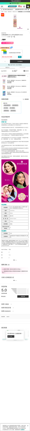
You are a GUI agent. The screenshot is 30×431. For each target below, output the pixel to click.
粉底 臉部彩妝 (15, 105)
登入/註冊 (10, 336)
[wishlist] (12, 37)
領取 (20, 57)
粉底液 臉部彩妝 (7, 105)
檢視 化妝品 (5, 304)
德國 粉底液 (6, 110)
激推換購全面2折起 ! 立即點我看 (20, 9)
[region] (15, 427)
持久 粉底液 (12, 107)
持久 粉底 (6, 107)
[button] (28, 6)
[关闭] (27, 425)
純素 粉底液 (13, 110)
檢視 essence (6, 311)
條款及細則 (9, 82)
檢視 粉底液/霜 (6, 307)
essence (3, 33)
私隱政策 (22, 429)
